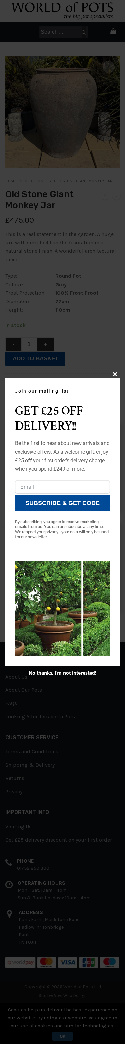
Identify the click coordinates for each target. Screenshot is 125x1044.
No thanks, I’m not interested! (62, 673)
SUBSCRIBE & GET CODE (62, 503)
